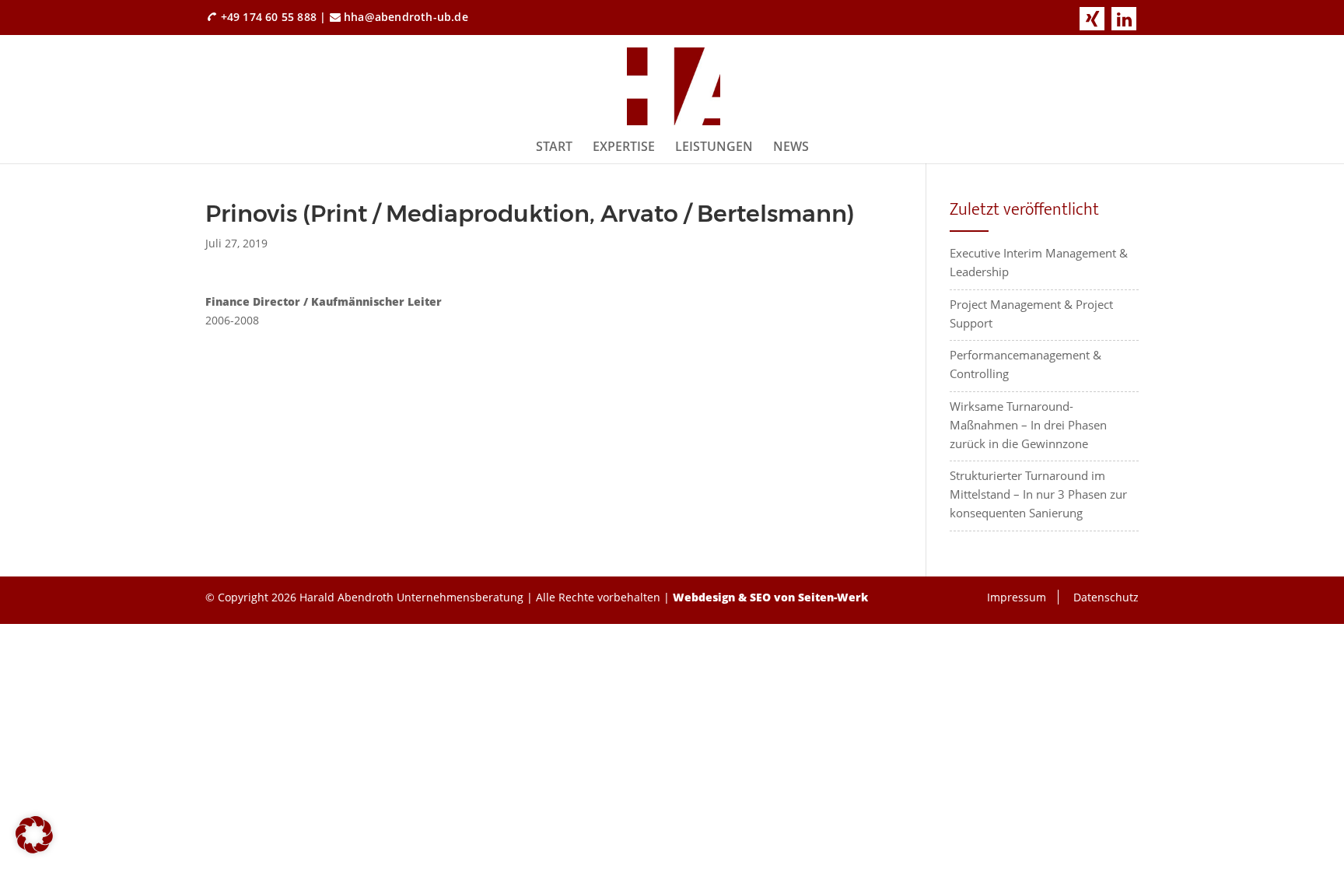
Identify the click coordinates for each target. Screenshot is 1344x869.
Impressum (1016, 597)
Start (554, 146)
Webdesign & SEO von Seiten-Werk (770, 597)
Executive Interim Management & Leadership (1039, 262)
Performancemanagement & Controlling (1025, 364)
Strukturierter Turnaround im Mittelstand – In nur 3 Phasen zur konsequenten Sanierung (1038, 494)
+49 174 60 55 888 (269, 16)
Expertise (624, 146)
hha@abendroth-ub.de (406, 16)
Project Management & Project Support (1031, 313)
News (791, 146)
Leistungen (714, 146)
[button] (34, 835)
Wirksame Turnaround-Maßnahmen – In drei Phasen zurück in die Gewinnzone (1028, 424)
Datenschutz (1106, 597)
